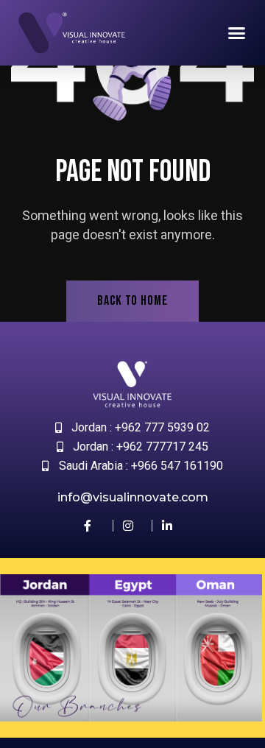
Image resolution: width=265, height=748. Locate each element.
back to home (132, 300)
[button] (237, 33)
